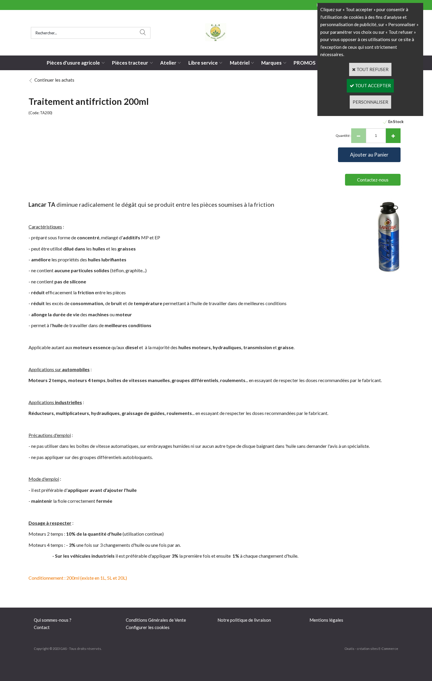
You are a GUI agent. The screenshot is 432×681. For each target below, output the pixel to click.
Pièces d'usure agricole (73, 63)
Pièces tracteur (130, 63)
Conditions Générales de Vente (156, 620)
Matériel (240, 63)
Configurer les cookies (148, 627)
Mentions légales (326, 620)
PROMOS (305, 63)
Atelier (168, 63)
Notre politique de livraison (244, 620)
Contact (42, 627)
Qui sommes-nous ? (52, 620)
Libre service (203, 63)
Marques (271, 63)
